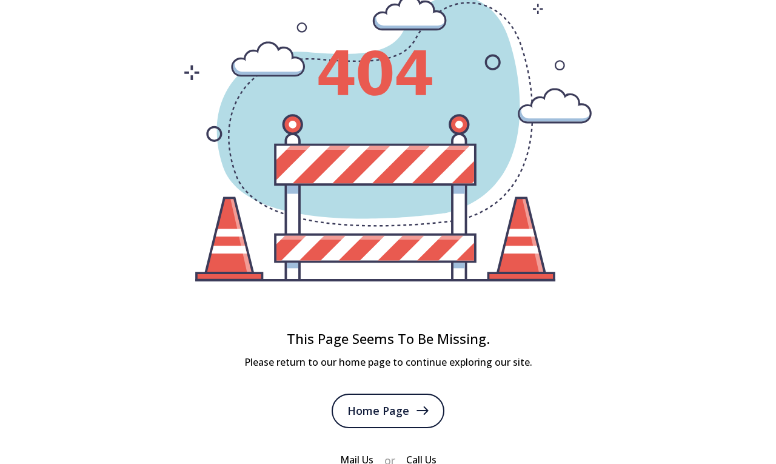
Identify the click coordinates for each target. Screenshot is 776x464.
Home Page (378, 410)
